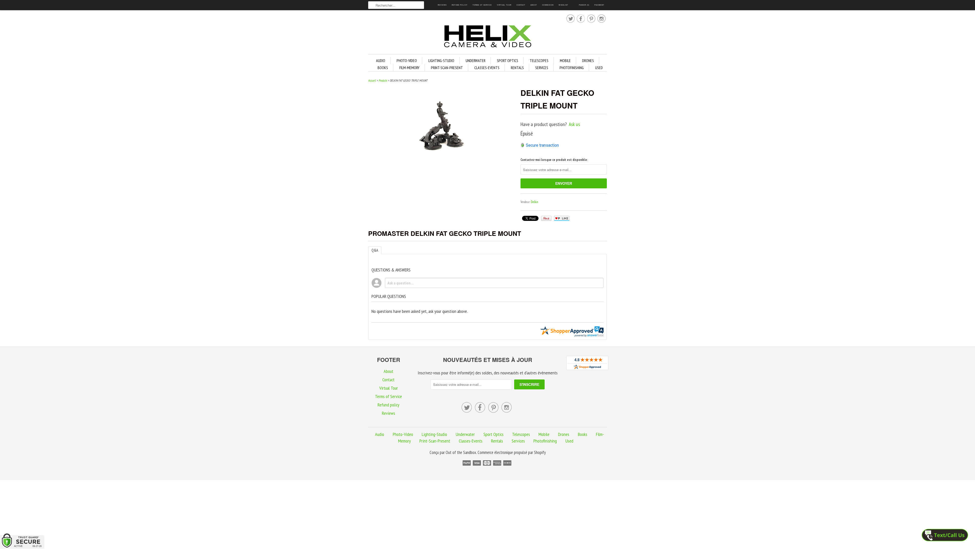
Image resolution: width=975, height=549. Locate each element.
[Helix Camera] (487, 37)
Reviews (442, 5)
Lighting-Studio (441, 60)
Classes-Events (486, 67)
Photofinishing (572, 67)
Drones (588, 60)
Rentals (517, 67)
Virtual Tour (504, 5)
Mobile (565, 60)
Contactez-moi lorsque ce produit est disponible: (554, 160)
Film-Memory (409, 67)
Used (599, 67)
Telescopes (539, 60)
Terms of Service (482, 5)
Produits (383, 80)
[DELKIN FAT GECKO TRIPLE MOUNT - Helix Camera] (442, 152)
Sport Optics (507, 60)
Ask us (574, 124)
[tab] (374, 250)
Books (383, 67)
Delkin (534, 202)
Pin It (546, 218)
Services (541, 67)
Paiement (599, 5)
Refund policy (459, 5)
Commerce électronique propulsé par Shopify (512, 452)
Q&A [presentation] (374, 250)
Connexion (548, 5)
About (533, 5)
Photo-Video (407, 60)
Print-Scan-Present (447, 67)
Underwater (475, 60)
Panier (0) (584, 5)
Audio (380, 60)
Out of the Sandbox (461, 452)
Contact (520, 5)
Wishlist (563, 5)
